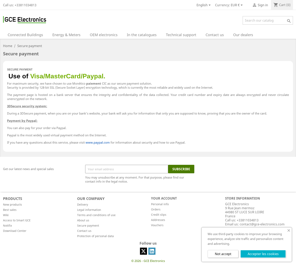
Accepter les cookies (263, 254)
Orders (155, 209)
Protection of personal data (95, 236)
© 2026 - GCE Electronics (148, 261)
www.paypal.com (98, 142)
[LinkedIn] (151, 251)
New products (12, 204)
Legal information (89, 210)
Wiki (6, 215)
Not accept (223, 254)
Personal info (160, 204)
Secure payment (88, 225)
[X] (143, 251)
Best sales (10, 210)
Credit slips (158, 215)
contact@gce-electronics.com (262, 224)
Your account (164, 198)
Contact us (84, 231)
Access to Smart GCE (17, 220)
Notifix (7, 225)
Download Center (14, 231)
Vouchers (157, 225)
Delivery (82, 204)
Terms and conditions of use (96, 215)
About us (83, 220)
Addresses (158, 220)
